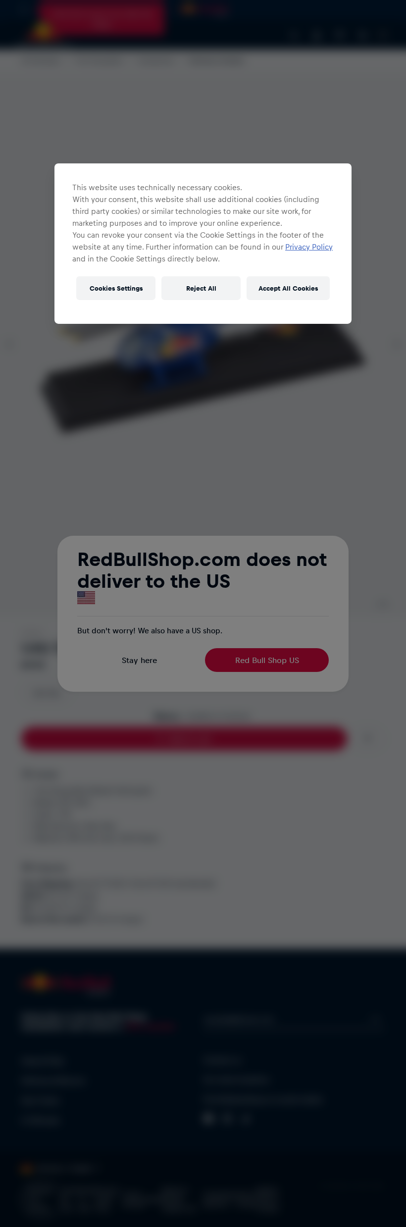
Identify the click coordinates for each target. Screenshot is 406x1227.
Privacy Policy (309, 247)
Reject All (201, 288)
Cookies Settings (116, 288)
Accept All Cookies (288, 288)
